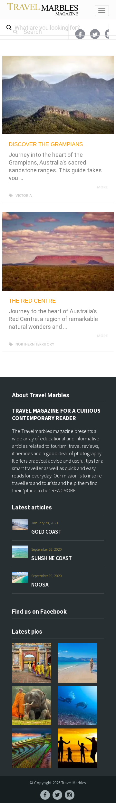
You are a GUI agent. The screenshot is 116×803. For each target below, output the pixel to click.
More (103, 187)
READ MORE (64, 490)
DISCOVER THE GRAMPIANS (46, 144)
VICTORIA (23, 196)
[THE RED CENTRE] (58, 251)
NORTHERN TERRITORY (34, 344)
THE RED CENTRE (32, 301)
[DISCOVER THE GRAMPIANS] (58, 95)
